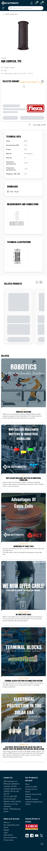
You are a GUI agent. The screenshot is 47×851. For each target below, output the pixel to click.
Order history (8, 835)
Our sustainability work (11, 825)
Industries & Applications (33, 802)
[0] (36, 3)
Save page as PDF (39, 125)
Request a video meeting (12, 801)
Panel (27, 784)
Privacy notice (8, 840)
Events (6, 827)
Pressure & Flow (31, 789)
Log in (6, 833)
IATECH (28, 804)
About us (7, 822)
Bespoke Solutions (31, 799)
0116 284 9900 (12, 796)
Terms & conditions (10, 838)
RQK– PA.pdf (14, 192)
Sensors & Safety (31, 787)
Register (6, 830)
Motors (27, 792)
